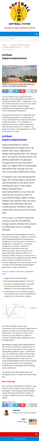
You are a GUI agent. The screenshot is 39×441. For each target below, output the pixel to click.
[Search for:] (19, 39)
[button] (36, 33)
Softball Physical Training (20, 45)
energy (34, 101)
